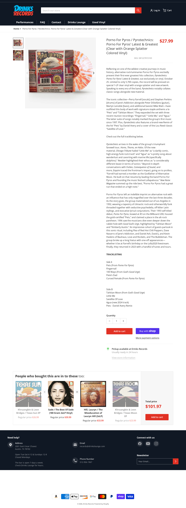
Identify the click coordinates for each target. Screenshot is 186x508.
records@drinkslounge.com (92, 446)
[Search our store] (138, 10)
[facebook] (140, 444)
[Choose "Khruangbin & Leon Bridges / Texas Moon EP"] (136, 383)
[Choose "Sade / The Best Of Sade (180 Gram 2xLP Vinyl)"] (71, 383)
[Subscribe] (176, 461)
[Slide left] (27, 73)
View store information (123, 357)
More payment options (147, 337)
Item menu (18, 479)
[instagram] (156, 444)
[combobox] (91, 10)
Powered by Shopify (101, 504)
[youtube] (148, 444)
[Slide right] (94, 73)
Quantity (110, 315)
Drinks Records (88, 504)
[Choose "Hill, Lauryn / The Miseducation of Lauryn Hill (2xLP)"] (103, 383)
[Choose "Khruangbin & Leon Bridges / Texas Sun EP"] (39, 383)
